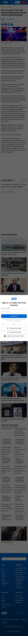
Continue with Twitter (15, 332)
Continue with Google (15, 328)
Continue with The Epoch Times (15, 336)
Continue (14, 316)
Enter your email (5, 308)
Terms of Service (19, 319)
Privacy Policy (18, 320)
